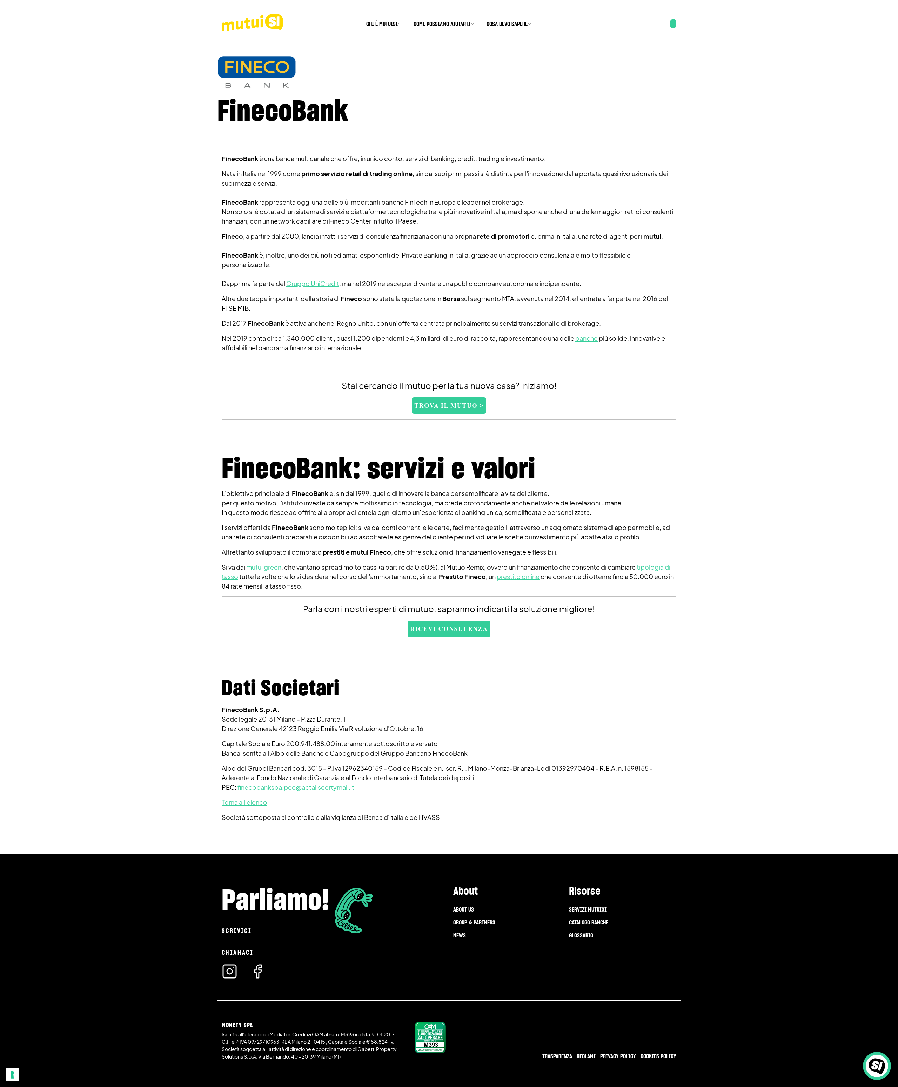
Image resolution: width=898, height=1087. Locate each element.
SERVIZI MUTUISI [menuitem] (588, 909)
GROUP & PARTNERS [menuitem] (474, 922)
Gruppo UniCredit (312, 283)
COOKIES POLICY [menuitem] (658, 1056)
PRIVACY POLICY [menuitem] (618, 1056)
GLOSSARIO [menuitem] (581, 935)
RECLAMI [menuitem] (586, 1056)
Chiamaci (237, 952)
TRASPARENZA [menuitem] (557, 1056)
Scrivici (237, 931)
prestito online (518, 576)
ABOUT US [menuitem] (463, 909)
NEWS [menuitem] (459, 935)
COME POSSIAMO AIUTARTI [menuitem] (442, 23)
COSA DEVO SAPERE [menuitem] (507, 23)
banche (586, 338)
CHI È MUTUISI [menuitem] (382, 23)
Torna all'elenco (244, 802)
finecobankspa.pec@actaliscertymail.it (295, 787)
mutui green (263, 567)
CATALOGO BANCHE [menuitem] (588, 922)
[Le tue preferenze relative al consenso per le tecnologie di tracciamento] (12, 1074)
